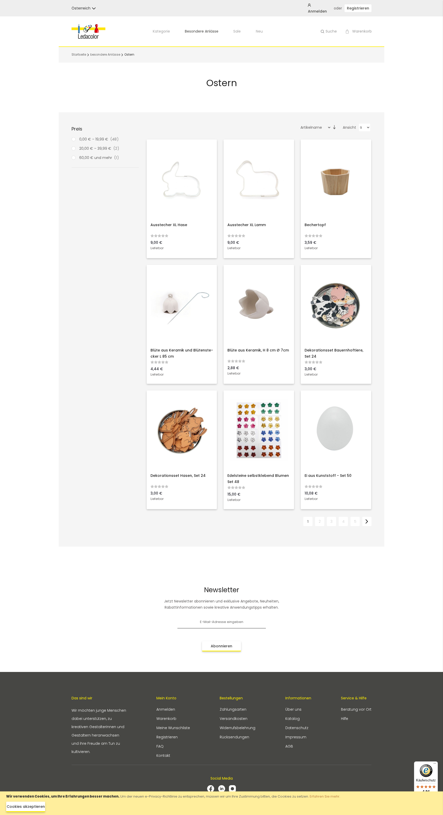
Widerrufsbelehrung (237, 727)
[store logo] (88, 31)
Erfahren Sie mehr (324, 796)
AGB (289, 746)
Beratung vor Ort (356, 709)
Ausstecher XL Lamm (246, 224)
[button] (81, 8)
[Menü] (435, 764)
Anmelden (165, 709)
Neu (259, 31)
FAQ (160, 746)
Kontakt (163, 755)
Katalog (292, 718)
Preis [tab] (77, 129)
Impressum (295, 737)
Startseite (79, 54)
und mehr (100, 157)
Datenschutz (296, 727)
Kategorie (161, 31)
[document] (221, 803)
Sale (237, 31)
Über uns (293, 709)
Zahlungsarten (233, 709)
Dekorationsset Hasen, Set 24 (178, 475)
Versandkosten (233, 718)
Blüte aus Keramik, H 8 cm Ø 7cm (258, 350)
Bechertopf (315, 224)
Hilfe (344, 718)
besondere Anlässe (201, 31)
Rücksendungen (234, 737)
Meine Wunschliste (173, 727)
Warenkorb (166, 718)
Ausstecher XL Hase (168, 224)
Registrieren (358, 8)
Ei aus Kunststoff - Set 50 (328, 475)
